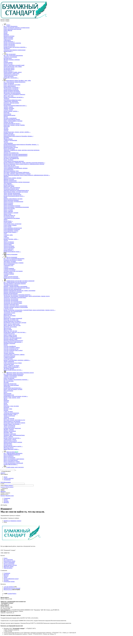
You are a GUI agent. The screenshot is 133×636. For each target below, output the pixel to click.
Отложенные (7, 479)
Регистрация (7, 482)
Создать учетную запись (7, 487)
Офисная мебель (8, 568)
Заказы (5, 477)
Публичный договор (9, 581)
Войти (2, 482)
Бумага (5, 558)
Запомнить (5, 488)
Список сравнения (8, 478)
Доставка (6, 580)
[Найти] (15, 470)
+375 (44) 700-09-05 (9, 586)
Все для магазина (8, 559)
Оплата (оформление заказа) (11, 578)
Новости (6, 576)
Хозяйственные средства (10, 565)
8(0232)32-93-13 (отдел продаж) (12, 588)
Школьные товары (8, 566)
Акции (5, 577)
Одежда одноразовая (9, 562)
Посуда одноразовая (9, 563)
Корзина (3, 495)
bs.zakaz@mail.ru (12, 593)
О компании (7, 573)
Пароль (2, 485)
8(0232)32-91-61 (8, 589)
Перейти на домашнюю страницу (12, 520)
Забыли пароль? (8, 485)
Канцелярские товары (9, 561)
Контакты (6, 574)
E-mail (2, 483)
